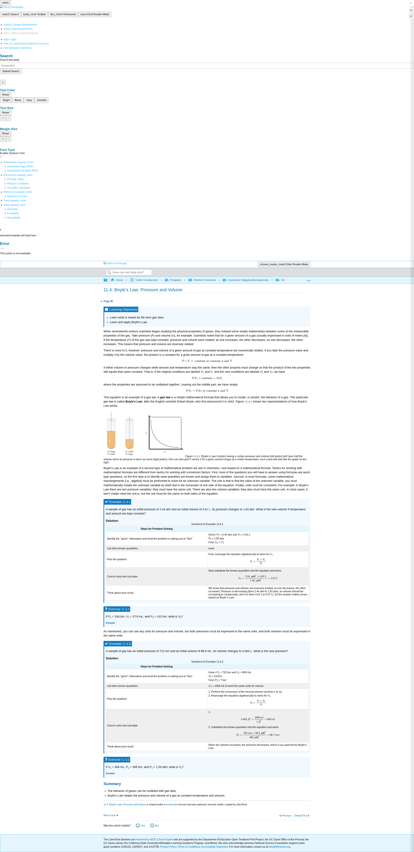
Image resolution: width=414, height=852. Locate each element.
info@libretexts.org (279, 846)
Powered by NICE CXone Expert (154, 839)
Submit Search (10, 71)
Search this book (9, 60)
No (156, 825)
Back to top (109, 815)
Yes (143, 825)
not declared (172, 804)
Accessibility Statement (214, 846)
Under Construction (146, 280)
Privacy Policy (168, 846)
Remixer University (204, 280)
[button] (13, 213)
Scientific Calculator (18, 187)
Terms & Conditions (189, 846)
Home (119, 280)
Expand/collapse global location (308, 279)
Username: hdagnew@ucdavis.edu (248, 280)
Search (109, 272)
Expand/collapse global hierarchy (107, 280)
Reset (5, 94)
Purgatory (176, 280)
